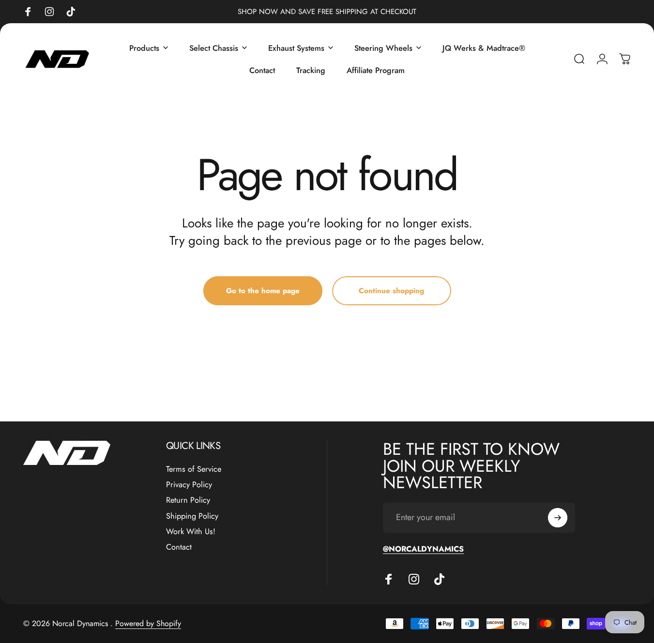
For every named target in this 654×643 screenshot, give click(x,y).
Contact (179, 548)
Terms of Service (193, 469)
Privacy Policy (189, 485)
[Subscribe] (557, 517)
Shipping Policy (192, 516)
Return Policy (188, 501)
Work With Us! (190, 532)
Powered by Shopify (148, 623)
